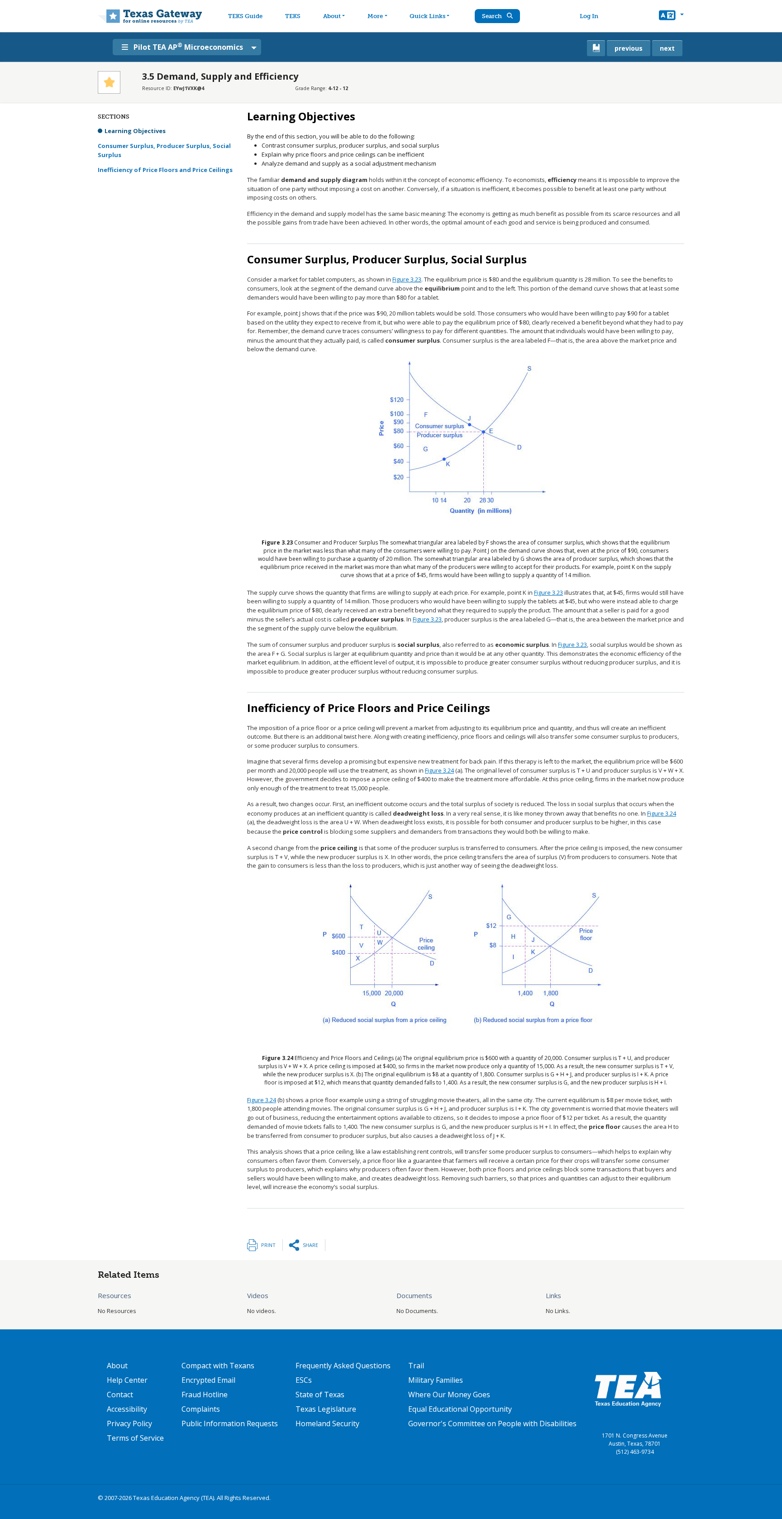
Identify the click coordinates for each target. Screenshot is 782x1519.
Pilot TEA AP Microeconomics (188, 46)
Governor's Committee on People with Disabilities (492, 1423)
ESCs (304, 1380)
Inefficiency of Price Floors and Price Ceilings (165, 170)
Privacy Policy (129, 1423)
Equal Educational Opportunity (460, 1409)
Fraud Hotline (204, 1395)
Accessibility (127, 1409)
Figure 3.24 (439, 770)
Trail (416, 1366)
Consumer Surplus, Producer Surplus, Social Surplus (164, 150)
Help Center (127, 1380)
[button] (671, 16)
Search (492, 16)
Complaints (200, 1409)
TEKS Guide (245, 16)
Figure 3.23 (406, 279)
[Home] (150, 16)
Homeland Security (327, 1423)
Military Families (435, 1380)
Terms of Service (135, 1438)
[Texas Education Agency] (628, 1389)
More (375, 16)
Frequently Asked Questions (343, 1366)
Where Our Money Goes (449, 1395)
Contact (120, 1395)
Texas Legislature (326, 1409)
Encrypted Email (208, 1380)
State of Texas (320, 1395)
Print (268, 1245)
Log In (589, 16)
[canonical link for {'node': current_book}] (596, 48)
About (332, 16)
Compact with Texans (217, 1366)
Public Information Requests (229, 1423)
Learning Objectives (135, 131)
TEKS (292, 16)
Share (310, 1245)
